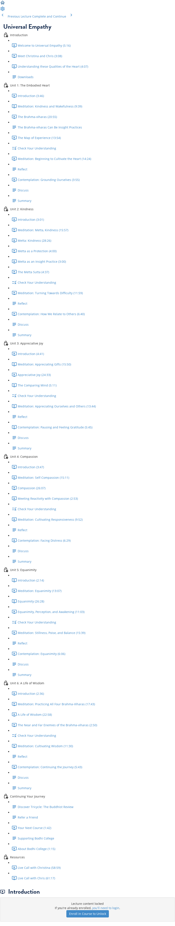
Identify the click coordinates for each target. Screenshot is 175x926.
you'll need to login (105, 908)
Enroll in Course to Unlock (87, 914)
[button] (2, 4)
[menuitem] (2, 10)
